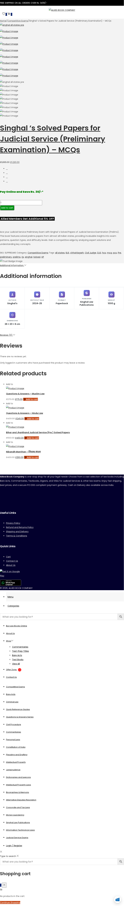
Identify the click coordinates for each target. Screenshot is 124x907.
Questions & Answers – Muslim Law (25, 393)
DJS (99, 252)
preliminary (6, 256)
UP (42, 256)
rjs (23, 256)
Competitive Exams (17, 20)
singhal (28, 256)
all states (60, 252)
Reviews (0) (6, 335)
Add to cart (7, 207)
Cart (8, 556)
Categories (13, 605)
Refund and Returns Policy (20, 527)
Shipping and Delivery (17, 531)
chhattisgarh (77, 252)
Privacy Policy (13, 523)
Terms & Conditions (16, 535)
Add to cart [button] (32, 399)
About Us (10, 565)
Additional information (12, 265)
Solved (36, 256)
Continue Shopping (10, 902)
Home (3, 20)
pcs (115, 252)
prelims (17, 256)
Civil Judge (90, 252)
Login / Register (14, 845)
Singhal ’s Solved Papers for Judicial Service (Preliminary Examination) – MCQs (52, 139)
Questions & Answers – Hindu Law (24, 413)
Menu (10, 596)
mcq (109, 252)
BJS (67, 252)
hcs (104, 252)
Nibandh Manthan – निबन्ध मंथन (23, 451)
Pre (119, 252)
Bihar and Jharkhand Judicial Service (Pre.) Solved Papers (38, 432)
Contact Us (12, 560)
